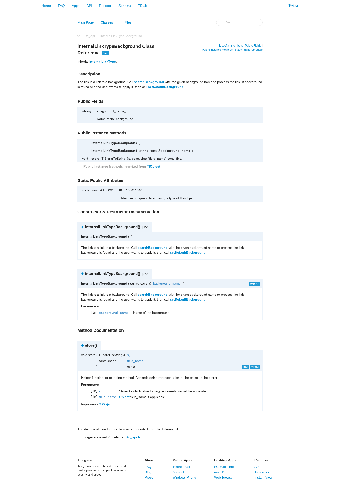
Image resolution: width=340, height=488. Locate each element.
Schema (124, 6)
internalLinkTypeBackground (121, 36)
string (86, 111)
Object (124, 397)
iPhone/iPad (181, 467)
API (89, 6)
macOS (219, 472)
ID (120, 190)
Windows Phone (184, 477)
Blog (148, 472)
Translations (263, 472)
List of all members (231, 45)
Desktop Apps (225, 460)
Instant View (263, 477)
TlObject (153, 166)
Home (46, 6)
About (150, 460)
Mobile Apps (182, 460)
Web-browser (224, 477)
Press (149, 477)
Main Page (85, 22)
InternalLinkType (102, 61)
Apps (76, 6)
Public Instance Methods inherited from (121, 166)
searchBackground (149, 82)
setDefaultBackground (166, 87)
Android (178, 472)
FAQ (61, 6)
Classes (109, 23)
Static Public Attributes (249, 49)
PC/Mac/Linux (224, 467)
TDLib (142, 6)
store (95, 158)
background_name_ (110, 111)
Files (130, 23)
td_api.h (133, 437)
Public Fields (253, 45)
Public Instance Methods (217, 49)
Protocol (105, 6)
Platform (261, 460)
